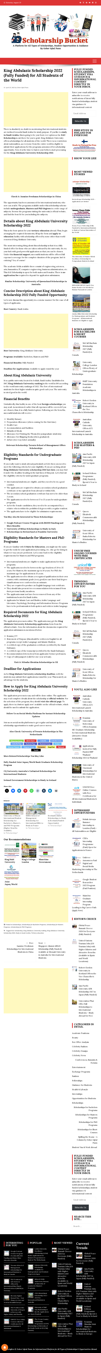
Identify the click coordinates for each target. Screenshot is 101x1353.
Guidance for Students (82, 1085)
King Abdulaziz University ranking (34, 931)
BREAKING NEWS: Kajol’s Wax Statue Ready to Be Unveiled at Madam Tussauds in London (83, 287)
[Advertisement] (36, 109)
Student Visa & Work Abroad (84, 1147)
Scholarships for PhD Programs (21, 927)
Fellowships (77, 1080)
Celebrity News (79, 1055)
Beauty (75, 1037)
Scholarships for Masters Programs (86, 1116)
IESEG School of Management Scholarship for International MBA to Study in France (34, 821)
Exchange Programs (81, 1072)
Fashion (75, 1076)
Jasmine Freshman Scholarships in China (40, 196)
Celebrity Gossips (80, 1051)
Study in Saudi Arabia (23, 933)
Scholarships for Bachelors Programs (34, 924)
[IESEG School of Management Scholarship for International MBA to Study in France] (36, 808)
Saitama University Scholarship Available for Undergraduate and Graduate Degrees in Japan (38, 1269)
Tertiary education (37, 933)
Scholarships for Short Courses (87, 1131)
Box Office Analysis (80, 1042)
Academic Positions (80, 1033)
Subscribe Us (80, 121)
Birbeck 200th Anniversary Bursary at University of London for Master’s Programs (38, 1283)
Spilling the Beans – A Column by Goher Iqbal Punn (87, 1140)
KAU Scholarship (17, 931)
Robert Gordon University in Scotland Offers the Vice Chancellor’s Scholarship (87, 973)
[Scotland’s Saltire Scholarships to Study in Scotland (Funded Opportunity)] (58, 808)
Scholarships (17, 924)
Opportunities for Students (84, 1098)
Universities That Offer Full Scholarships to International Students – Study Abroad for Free (65, 1330)
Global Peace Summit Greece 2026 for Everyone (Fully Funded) (65, 1254)
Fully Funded (28, 363)
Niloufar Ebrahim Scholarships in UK (40, 662)
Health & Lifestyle (80, 1089)
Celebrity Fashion (80, 1046)
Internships (77, 1094)
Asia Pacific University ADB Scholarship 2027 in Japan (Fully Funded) (65, 1314)
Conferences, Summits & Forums (86, 1061)
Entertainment (78, 1067)
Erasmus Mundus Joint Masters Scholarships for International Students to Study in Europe (86, 1328)
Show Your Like (85, 158)
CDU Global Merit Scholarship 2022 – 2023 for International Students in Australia (38, 1297)
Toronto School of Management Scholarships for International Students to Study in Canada (14, 1269)
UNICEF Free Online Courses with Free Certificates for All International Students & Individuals (14, 1324)
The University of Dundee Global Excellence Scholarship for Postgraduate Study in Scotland (83, 259)
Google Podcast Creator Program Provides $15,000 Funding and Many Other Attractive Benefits (13, 1255)
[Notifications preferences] (4, 1347)
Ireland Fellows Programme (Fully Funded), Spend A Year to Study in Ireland (86, 1311)
